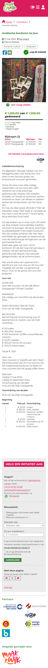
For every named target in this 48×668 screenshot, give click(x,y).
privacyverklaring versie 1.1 (17, 547)
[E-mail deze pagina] (18, 578)
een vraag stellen (21, 105)
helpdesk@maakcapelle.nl (17, 490)
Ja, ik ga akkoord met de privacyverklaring (17, 553)
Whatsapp (14, 496)
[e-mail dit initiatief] (9, 52)
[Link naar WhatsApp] (6, 496)
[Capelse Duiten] (6, 624)
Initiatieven (22, 22)
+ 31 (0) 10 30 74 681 (13, 487)
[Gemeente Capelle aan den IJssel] (13, 606)
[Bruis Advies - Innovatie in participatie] (6, 633)
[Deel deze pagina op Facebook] (6, 578)
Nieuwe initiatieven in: (17, 517)
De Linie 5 (24, 39)
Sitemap (8, 587)
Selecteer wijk (11, 522)
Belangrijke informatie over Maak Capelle (22, 513)
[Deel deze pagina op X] (12, 578)
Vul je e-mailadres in (14, 531)
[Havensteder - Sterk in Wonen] (36, 606)
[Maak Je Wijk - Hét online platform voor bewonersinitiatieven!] (11, 657)
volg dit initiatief (37, 52)
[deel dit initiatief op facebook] (4, 52)
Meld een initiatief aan (24, 464)
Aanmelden (12, 560)
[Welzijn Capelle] (32, 624)
